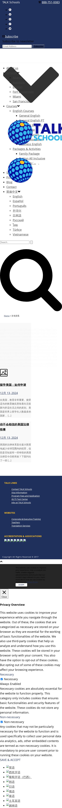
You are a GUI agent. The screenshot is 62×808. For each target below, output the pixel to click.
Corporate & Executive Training (26, 519)
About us (12, 68)
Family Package (29, 154)
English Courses (23, 111)
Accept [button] (21, 585)
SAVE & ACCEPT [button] (10, 760)
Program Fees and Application (25, 495)
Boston (17, 87)
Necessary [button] (7, 674)
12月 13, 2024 (9, 393)
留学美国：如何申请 (13, 385)
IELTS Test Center (19, 499)
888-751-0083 (51, 2)
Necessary (11, 679)
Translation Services (20, 525)
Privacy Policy (32, 582)
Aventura (19, 82)
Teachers (15, 522)
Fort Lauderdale (23, 92)
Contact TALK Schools (21, 489)
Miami (17, 96)
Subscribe (11, 36)
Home (7, 315)
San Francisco (22, 101)
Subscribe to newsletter (18, 41)
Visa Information (19, 492)
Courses (11, 106)
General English (29, 116)
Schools (11, 73)
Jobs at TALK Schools (21, 502)
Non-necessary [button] (10, 717)
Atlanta (17, 78)
